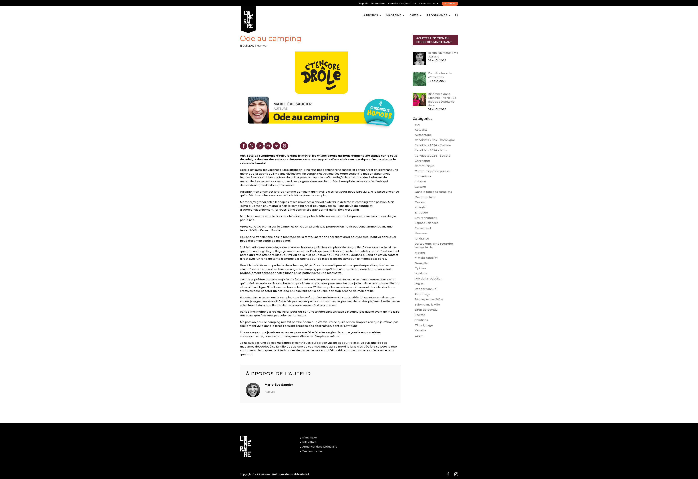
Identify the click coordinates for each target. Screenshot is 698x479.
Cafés (414, 15)
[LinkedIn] (260, 145)
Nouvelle (421, 263)
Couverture (423, 176)
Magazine (393, 15)
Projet (419, 284)
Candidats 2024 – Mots (431, 150)
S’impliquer (309, 437)
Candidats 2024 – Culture (433, 145)
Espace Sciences (426, 223)
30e (417, 124)
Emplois (363, 4)
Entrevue (421, 212)
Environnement (426, 217)
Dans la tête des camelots (433, 191)
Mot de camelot (426, 258)
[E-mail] (268, 145)
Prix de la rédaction (428, 278)
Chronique (422, 160)
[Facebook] (243, 145)
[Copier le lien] (276, 145)
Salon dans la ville (427, 304)
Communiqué (425, 166)
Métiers (420, 252)
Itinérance (422, 238)
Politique (421, 273)
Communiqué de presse (432, 171)
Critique (420, 181)
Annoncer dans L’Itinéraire (319, 446)
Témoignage (424, 325)
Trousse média (312, 451)
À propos (370, 15)
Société (420, 315)
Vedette (420, 330)
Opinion (420, 268)
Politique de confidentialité (290, 474)
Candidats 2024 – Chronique (435, 140)
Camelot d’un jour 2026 (402, 4)
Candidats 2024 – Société (432, 155)
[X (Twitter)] (251, 145)
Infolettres (309, 442)
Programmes (437, 15)
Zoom (419, 335)
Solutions (421, 320)
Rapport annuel (426, 289)
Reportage (422, 294)
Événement (423, 228)
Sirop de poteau (426, 309)
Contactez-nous (428, 4)
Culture (420, 186)
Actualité (421, 129)
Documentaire (425, 197)
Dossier (420, 202)
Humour (262, 45)
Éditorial (420, 207)
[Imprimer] (284, 145)
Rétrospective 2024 (429, 299)
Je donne (449, 3)
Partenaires (378, 4)
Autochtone (423, 135)
